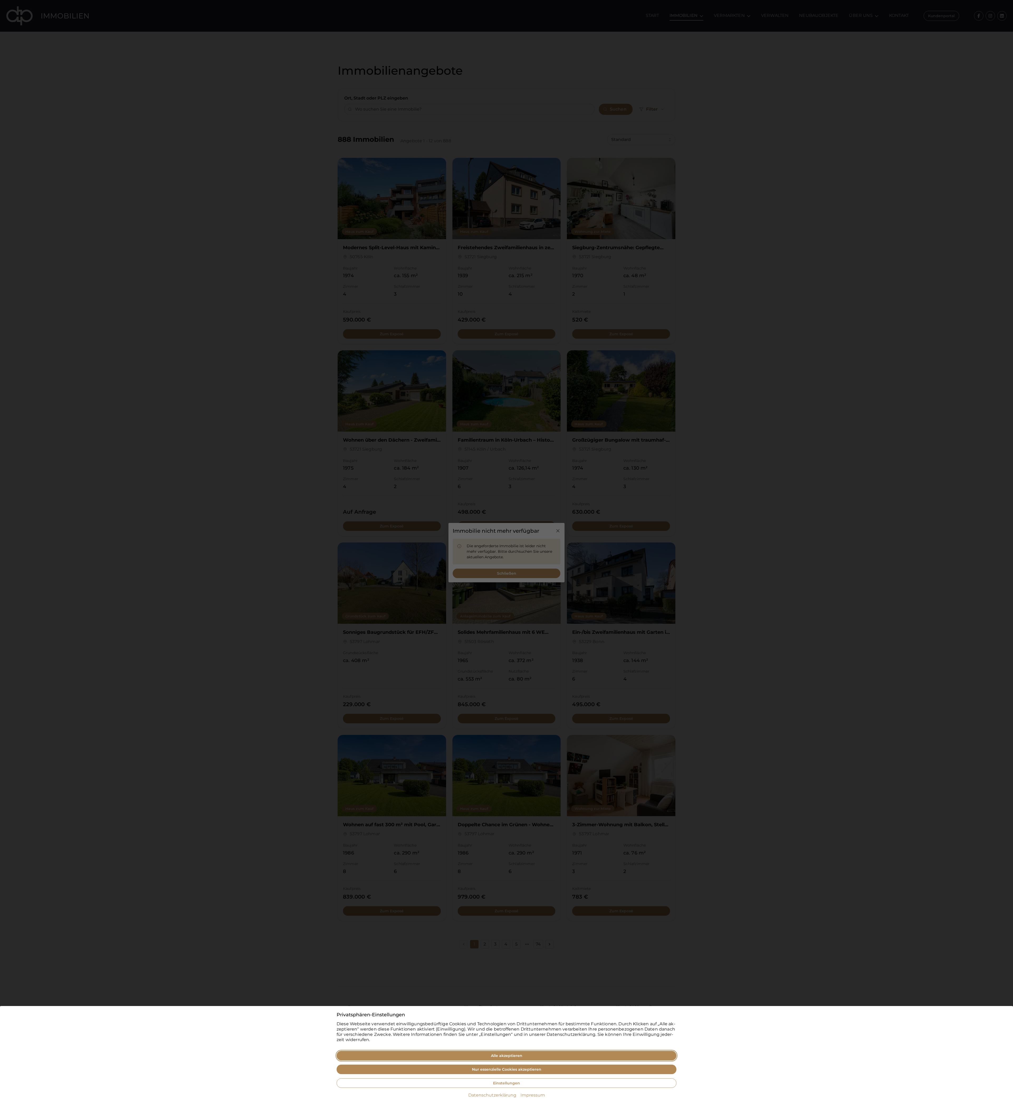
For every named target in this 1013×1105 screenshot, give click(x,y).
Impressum (532, 1095)
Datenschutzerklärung (492, 1095)
